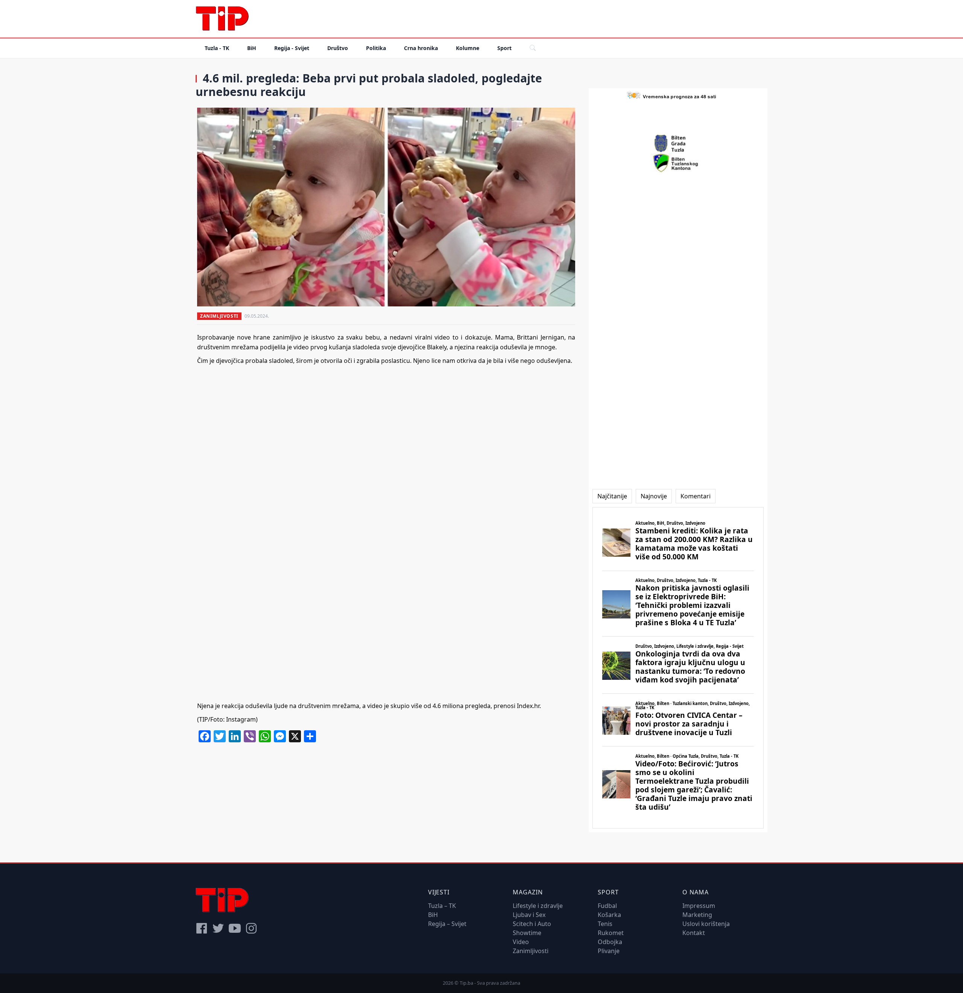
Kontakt (693, 933)
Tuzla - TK (217, 48)
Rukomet (611, 933)
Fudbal (607, 906)
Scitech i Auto (532, 924)
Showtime (527, 933)
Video (521, 942)
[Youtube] (235, 928)
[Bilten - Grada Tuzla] (678, 143)
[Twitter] (218, 928)
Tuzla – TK (442, 906)
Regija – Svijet (447, 924)
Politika (376, 48)
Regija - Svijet (291, 48)
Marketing (697, 915)
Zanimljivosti (219, 316)
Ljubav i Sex (529, 915)
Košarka (609, 915)
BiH (251, 48)
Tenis (605, 924)
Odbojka (610, 942)
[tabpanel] (678, 668)
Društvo (337, 48)
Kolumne (467, 48)
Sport (504, 48)
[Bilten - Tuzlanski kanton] (678, 163)
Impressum (698, 906)
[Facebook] (202, 928)
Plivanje (609, 951)
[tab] (612, 496)
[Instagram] (251, 928)
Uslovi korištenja (706, 924)
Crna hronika (421, 48)
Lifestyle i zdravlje (538, 906)
